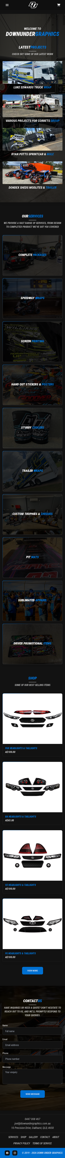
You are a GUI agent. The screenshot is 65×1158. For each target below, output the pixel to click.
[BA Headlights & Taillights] (32, 787)
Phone (5, 1053)
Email (5, 1039)
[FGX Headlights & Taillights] (32, 718)
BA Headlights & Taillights (20, 816)
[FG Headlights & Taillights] (32, 924)
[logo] (33, 5)
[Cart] (58, 5)
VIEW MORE (32, 970)
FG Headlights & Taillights (20, 953)
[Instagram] (14, 1152)
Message (7, 1067)
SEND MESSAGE (33, 1094)
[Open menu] (7, 5)
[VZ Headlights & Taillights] (32, 855)
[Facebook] (7, 1152)
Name (5, 1025)
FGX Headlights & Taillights (21, 748)
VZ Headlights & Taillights (20, 885)
